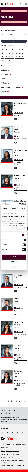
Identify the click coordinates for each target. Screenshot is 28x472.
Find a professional (8, 30)
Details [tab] (14, 208)
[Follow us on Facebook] (12, 432)
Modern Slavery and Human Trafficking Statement (12, 461)
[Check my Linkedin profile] (15, 314)
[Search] (21, 4)
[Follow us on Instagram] (17, 432)
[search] (25, 34)
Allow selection (14, 261)
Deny (14, 266)
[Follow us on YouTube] (7, 432)
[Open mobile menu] (26, 4)
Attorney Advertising (7, 457)
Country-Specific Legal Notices (10, 451)
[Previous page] (3, 401)
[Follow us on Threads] (22, 432)
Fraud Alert (4, 454)
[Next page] (25, 401)
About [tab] (23, 208)
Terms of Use (20, 466)
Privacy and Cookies (7, 466)
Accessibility (4, 447)
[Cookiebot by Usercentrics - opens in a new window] (19, 204)
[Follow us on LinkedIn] (2, 432)
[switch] (24, 240)
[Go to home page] (7, 3)
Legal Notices (15, 454)
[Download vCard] (15, 119)
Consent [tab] (5, 208)
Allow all (14, 256)
